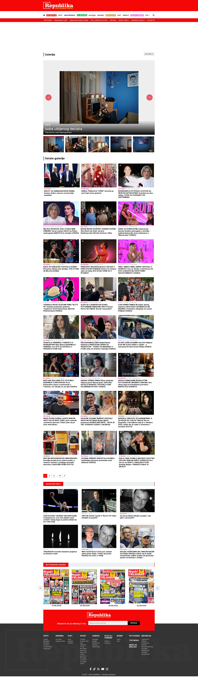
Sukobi (70, 643)
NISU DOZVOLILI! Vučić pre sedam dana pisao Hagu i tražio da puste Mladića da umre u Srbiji (97, 554)
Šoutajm (83, 658)
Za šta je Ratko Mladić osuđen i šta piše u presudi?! (135, 517)
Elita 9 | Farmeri (108, 637)
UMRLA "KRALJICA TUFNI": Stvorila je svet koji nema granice (97, 192)
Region (70, 641)
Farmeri (107, 643)
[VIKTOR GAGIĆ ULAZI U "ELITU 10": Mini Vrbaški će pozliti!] (99, 500)
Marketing (145, 650)
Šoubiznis (85, 189)
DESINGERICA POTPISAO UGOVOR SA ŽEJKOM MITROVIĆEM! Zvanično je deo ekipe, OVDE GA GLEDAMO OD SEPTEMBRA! (135, 194)
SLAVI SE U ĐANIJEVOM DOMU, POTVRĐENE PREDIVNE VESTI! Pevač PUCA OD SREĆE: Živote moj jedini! (97, 307)
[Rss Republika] (98, 669)
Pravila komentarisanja (147, 646)
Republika (146, 636)
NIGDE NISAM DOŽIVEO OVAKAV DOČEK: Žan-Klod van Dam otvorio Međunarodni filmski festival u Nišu (98, 231)
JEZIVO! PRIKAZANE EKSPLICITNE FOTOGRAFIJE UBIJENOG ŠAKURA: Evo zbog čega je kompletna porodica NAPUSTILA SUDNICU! (135, 384)
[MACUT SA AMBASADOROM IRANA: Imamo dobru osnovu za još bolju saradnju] (62, 175)
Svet (119, 15)
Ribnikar (113, 20)
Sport (83, 636)
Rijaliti (94, 641)
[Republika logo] (58, 5)
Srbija (45, 639)
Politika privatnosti (145, 653)
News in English (133, 646)
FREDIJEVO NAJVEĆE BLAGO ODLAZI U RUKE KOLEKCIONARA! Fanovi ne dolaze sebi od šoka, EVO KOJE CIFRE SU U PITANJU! (98, 270)
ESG (118, 641)
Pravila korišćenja (145, 642)
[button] (40, 588)
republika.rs (97, 674)
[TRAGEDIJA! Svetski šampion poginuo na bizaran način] (60, 536)
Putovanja (134, 636)
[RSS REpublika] (103, 669)
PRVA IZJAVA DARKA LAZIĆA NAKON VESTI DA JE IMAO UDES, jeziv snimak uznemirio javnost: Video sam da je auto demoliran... (60, 421)
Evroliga (83, 662)
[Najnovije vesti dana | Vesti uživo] (82, 15)
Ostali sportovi (83, 655)
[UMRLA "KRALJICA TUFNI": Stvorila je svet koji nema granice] (99, 175)
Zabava (126, 15)
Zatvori (148, 54)
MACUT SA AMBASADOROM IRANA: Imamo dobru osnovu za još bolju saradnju (59, 193)
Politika (47, 189)
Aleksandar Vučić (60, 20)
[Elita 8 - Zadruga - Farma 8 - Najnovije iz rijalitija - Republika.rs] (137, 15)
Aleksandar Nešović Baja (79, 20)
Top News (134, 640)
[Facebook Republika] (91, 669)
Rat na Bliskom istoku (99, 20)
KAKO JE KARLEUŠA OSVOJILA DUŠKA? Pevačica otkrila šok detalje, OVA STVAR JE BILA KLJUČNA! (61, 269)
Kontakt (144, 649)
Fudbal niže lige (84, 642)
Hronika (100, 15)
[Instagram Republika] (107, 669)
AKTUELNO (48, 20)
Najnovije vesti (53, 484)
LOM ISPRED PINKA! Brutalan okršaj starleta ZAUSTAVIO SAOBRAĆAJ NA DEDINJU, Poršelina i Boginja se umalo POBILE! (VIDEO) (135, 308)
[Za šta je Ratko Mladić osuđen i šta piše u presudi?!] (137, 500)
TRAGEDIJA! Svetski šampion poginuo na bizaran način (60, 553)
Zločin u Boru (124, 20)
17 (60, 476)
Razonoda (96, 647)
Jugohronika (60, 641)
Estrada (121, 189)
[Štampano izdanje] (56, 587)
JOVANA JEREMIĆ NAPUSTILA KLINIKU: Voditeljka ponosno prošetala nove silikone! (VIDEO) (98, 460)
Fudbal (82, 639)
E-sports (83, 660)
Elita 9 (46, 226)
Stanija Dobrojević (154, 20)
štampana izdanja (57, 565)
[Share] (46, 165)
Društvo (46, 645)
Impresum (145, 639)
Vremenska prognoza (47, 648)
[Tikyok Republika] (94, 669)
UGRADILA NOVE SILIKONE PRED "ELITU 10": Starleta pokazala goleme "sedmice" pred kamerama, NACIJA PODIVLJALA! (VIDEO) (60, 308)
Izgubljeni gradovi (138, 20)
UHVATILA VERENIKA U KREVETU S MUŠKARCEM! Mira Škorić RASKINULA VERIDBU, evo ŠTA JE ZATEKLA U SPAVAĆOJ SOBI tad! (59, 346)
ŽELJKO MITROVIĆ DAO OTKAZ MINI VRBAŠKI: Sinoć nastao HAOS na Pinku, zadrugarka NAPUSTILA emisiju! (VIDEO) (61, 231)
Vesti (60, 15)
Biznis (120, 636)
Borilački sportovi (83, 649)
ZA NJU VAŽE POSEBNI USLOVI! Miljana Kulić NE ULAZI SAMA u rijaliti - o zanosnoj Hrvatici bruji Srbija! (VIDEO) (135, 345)
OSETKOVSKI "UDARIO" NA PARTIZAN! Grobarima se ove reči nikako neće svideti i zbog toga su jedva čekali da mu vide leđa (60, 519)
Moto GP (83, 652)
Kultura (84, 226)
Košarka (83, 645)
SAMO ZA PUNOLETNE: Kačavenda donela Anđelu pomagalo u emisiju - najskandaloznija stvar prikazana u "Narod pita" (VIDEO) (134, 232)
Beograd (46, 641)
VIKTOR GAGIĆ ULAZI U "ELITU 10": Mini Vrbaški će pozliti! (99, 517)
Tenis (82, 647)
